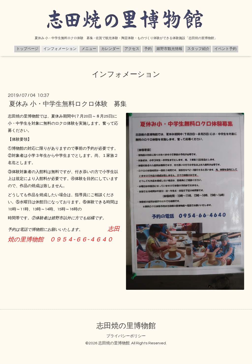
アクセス (132, 49)
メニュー (88, 49)
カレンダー (110, 49)
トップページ (27, 49)
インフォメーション (60, 49)
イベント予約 (225, 49)
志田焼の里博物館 (126, 326)
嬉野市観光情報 (169, 49)
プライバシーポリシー (126, 336)
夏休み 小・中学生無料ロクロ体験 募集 (68, 104)
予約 (148, 49)
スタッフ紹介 (198, 49)
